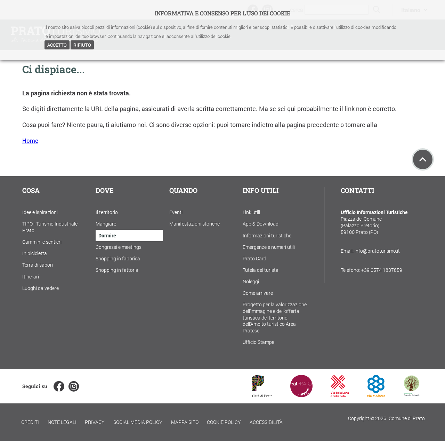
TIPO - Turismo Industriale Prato (50, 227)
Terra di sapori (37, 264)
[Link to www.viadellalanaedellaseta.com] (340, 395)
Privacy (95, 422)
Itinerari (30, 276)
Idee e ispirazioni (40, 212)
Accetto (57, 45)
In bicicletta (34, 253)
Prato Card (254, 258)
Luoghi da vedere (40, 288)
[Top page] (423, 159)
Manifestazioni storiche (194, 223)
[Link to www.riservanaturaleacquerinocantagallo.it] (411, 395)
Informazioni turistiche (267, 235)
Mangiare (106, 223)
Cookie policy (224, 422)
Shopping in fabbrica (118, 258)
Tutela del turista (260, 270)
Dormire (107, 235)
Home (30, 140)
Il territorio (107, 212)
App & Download (260, 223)
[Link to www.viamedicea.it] (376, 395)
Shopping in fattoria (117, 270)
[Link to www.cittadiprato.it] (262, 395)
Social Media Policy (137, 422)
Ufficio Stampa (259, 342)
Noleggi (251, 281)
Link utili (251, 212)
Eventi (176, 212)
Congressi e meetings (118, 247)
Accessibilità (266, 422)
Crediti (30, 422)
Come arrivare (258, 293)
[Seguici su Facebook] (59, 386)
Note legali (62, 422)
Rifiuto (82, 45)
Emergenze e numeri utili (269, 247)
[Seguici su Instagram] (73, 386)
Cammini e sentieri (42, 241)
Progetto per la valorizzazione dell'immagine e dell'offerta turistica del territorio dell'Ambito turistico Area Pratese (275, 317)
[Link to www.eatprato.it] (301, 395)
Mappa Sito (185, 422)
